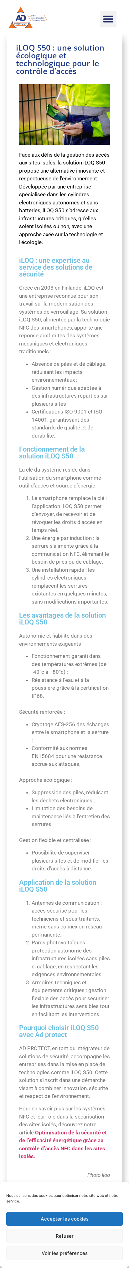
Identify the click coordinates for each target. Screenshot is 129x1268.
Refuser (65, 1236)
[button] (108, 19)
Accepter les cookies (65, 1219)
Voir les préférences (65, 1253)
